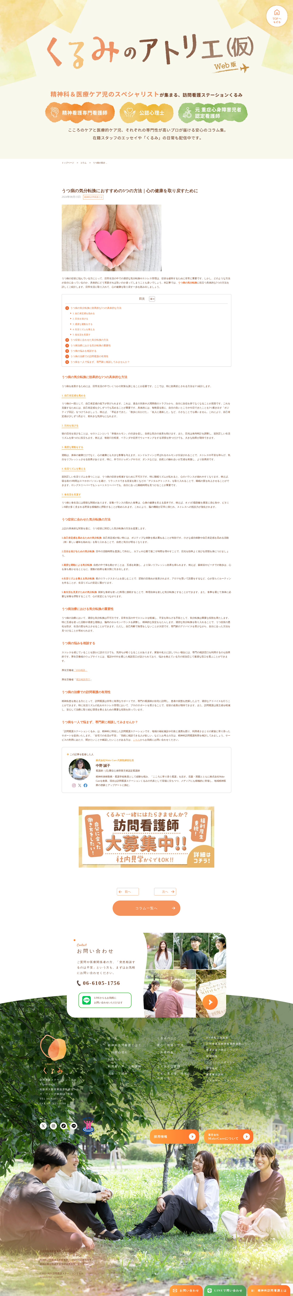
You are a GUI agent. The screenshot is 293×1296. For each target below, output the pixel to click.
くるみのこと (167, 1038)
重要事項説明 (215, 1074)
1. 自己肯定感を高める (84, 313)
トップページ (68, 163)
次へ (165, 891)
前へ (128, 891)
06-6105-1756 (101, 983)
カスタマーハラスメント (222, 1080)
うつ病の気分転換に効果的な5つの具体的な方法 (95, 308)
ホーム (113, 1038)
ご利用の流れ (118, 1052)
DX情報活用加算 (217, 1037)
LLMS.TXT (58, 1277)
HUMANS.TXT (46, 1277)
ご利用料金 (165, 1052)
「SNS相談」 (80, 670)
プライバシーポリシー (221, 1062)
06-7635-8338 (56, 1103)
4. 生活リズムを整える (84, 329)
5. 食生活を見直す (81, 334)
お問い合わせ (189, 1290)
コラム (83, 163)
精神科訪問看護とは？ (124, 1045)
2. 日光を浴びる (80, 318)
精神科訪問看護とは (93, 197)
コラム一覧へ (146, 908)
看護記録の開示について (222, 1050)
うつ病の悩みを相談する (83, 351)
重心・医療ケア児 (170, 1045)
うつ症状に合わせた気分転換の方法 (89, 340)
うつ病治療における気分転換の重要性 (90, 345)
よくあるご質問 (169, 1066)
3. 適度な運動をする (83, 324)
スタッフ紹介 (118, 1073)
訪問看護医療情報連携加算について (229, 1044)
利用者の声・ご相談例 (124, 1066)
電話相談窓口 (83, 679)
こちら (136, 740)
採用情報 (212, 1056)
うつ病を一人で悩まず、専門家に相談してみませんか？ (100, 362)
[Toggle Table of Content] (150, 299)
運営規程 (212, 1068)
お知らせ (114, 1059)
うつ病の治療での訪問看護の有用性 (89, 356)
